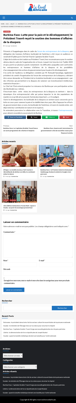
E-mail (42, 260)
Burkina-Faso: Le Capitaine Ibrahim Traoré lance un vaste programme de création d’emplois (20, 128)
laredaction (14, 46)
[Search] (72, 18)
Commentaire (9, 232)
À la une (6, 164)
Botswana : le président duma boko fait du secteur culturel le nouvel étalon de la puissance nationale (36, 322)
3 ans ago (7, 46)
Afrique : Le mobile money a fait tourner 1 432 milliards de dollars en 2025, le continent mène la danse (19, 172)
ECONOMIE (7, 31)
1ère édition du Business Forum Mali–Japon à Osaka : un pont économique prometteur (19, 207)
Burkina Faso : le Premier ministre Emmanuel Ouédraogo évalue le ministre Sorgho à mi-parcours (56, 172)
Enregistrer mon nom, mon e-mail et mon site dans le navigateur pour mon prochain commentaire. (37, 281)
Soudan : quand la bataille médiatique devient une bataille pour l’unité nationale (29, 336)
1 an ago (44, 176)
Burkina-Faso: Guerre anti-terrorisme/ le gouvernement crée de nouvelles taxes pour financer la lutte (57, 129)
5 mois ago (8, 176)
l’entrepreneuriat (65, 110)
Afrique (43, 164)
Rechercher (7, 300)
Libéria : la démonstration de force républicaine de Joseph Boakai (25, 332)
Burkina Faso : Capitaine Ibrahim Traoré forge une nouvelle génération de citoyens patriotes (34, 329)
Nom (5, 260)
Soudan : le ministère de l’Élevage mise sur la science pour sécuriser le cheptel (29, 326)
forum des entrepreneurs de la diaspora (53, 51)
